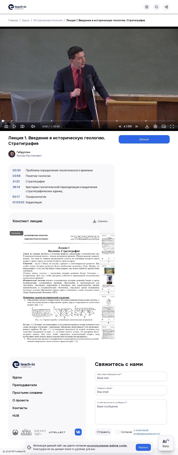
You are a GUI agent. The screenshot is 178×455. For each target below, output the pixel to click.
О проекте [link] (21, 400)
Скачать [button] (103, 221)
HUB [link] (16, 416)
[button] (147, 126)
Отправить (103, 432)
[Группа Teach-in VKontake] (78, 432)
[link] (17, 7)
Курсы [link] (17, 377)
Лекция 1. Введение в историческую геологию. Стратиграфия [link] (105, 20)
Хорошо (143, 447)
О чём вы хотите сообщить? (111, 402)
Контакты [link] (20, 408)
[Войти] (166, 6)
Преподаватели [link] (25, 385)
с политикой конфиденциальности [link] (147, 432)
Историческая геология (48, 20)
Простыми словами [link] (27, 393)
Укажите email (104, 388)
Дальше (144, 139)
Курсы (25, 20)
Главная (13, 20)
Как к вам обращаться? (109, 374)
